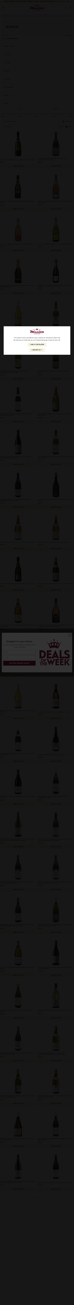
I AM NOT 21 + (37, 350)
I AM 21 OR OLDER (37, 344)
